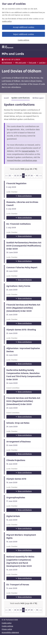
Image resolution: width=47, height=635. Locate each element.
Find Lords (32, 63)
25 (10, 175)
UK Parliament (7, 63)
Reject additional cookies (23, 34)
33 (18, 175)
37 (29, 175)
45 (37, 175)
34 (21, 175)
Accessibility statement (10, 633)
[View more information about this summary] (23, 189)
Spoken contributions (20, 98)
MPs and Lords (13, 54)
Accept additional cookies (23, 27)
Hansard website (28, 151)
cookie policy (7, 21)
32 (15, 175)
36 (26, 175)
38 (32, 175)
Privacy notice (7, 629)
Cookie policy (7, 623)
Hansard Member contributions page (22, 160)
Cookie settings (23, 40)
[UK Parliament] (8, 46)
